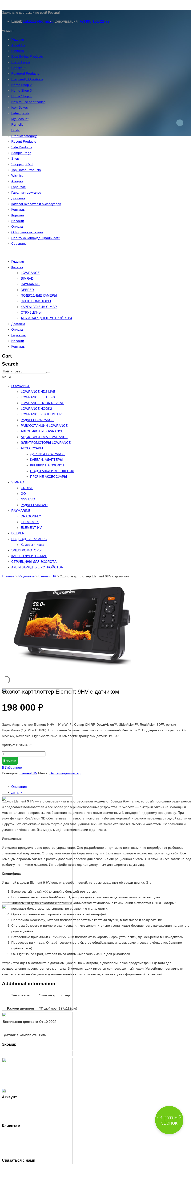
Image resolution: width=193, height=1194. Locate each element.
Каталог (17, 267)
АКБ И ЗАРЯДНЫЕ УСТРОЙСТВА (46, 318)
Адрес (16, 1117)
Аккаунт (17, 181)
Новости (17, 221)
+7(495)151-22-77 (95, 21)
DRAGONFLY (31, 516)
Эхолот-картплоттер (64, 773)
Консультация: (66, 21)
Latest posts (20, 113)
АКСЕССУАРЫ (32, 448)
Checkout (18, 68)
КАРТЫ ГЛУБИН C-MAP (39, 307)
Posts (15, 130)
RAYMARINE (30, 284)
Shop (15, 158)
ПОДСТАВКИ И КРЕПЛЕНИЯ (52, 471)
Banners (17, 51)
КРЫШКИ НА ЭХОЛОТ (47, 465)
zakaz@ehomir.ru (38, 21)
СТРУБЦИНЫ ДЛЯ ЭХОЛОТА (33, 561)
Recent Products (23, 141)
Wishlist (17, 175)
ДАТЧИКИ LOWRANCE (47, 454)
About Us (18, 45)
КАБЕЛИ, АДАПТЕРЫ (46, 459)
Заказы (16, 1111)
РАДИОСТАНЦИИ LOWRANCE (44, 425)
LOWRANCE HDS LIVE (38, 391)
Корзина (17, 215)
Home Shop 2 (21, 85)
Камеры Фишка (32, 544)
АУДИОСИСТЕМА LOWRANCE (44, 437)
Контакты (18, 209)
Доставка (18, 198)
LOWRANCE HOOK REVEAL (42, 403)
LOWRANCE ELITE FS (38, 397)
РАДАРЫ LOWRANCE (37, 420)
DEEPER (27, 290)
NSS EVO (28, 499)
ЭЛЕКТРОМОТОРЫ (36, 301)
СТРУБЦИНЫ (31, 312)
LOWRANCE (30, 273)
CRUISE (27, 488)
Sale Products (21, 147)
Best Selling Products (27, 56)
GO (23, 493)
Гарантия (18, 187)
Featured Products (25, 73)
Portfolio (17, 124)
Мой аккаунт (20, 1106)
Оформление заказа (27, 232)
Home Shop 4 (21, 96)
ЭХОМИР (25, 1189)
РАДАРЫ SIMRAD (34, 505)
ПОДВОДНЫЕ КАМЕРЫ (39, 295)
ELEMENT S (30, 522)
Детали (16, 792)
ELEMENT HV (31, 527)
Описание (19, 787)
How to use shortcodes (28, 102)
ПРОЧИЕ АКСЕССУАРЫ (48, 476)
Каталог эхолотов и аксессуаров (36, 204)
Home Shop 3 (21, 90)
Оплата (17, 226)
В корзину (9, 760)
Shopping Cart (22, 164)
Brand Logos (20, 62)
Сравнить (18, 243)
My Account (19, 119)
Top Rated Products (26, 170)
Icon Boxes (19, 107)
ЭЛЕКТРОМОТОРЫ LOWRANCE (46, 442)
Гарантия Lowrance (26, 192)
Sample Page (21, 153)
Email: (16, 21)
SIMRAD (27, 278)
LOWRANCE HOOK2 (36, 408)
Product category (24, 136)
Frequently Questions (27, 79)
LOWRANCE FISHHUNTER (41, 414)
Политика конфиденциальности (35, 238)
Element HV (47, 576)
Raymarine (26, 576)
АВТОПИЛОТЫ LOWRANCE (42, 431)
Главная (17, 39)
